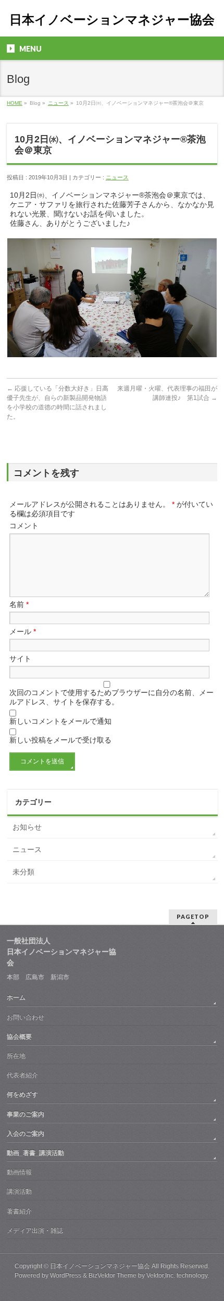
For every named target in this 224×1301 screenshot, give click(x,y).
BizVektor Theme (112, 1275)
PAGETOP (193, 916)
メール (22, 631)
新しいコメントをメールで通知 (60, 721)
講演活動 (19, 1191)
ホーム (16, 997)
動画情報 (19, 1172)
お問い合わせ (25, 1017)
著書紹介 (19, 1211)
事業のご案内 (25, 1114)
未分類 (23, 872)
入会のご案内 (25, 1133)
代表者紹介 (22, 1075)
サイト (20, 658)
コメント (24, 525)
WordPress (65, 1275)
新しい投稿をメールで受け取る (60, 740)
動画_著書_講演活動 (35, 1153)
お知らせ (27, 827)
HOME (14, 103)
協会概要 (19, 1036)
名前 (19, 604)
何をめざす (22, 1094)
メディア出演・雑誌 (35, 1230)
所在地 (16, 1056)
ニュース (58, 103)
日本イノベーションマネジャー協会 (112, 20)
